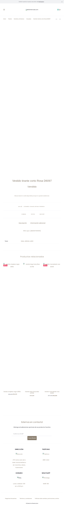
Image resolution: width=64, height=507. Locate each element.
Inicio (4, 19)
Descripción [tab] (23, 223)
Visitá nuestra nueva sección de (31, 2)
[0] (60, 9)
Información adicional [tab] (37, 223)
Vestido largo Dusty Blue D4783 (32, 392)
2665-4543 (46, 460)
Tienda (10, 19)
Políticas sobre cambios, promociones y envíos (47, 498)
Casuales (28, 19)
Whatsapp (42, 214)
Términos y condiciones (26, 498)
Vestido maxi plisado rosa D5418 (52, 392)
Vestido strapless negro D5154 (12, 391)
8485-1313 (46, 484)
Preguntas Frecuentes (10, 498)
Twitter (33, 214)
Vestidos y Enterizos (19, 19)
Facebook (24, 214)
